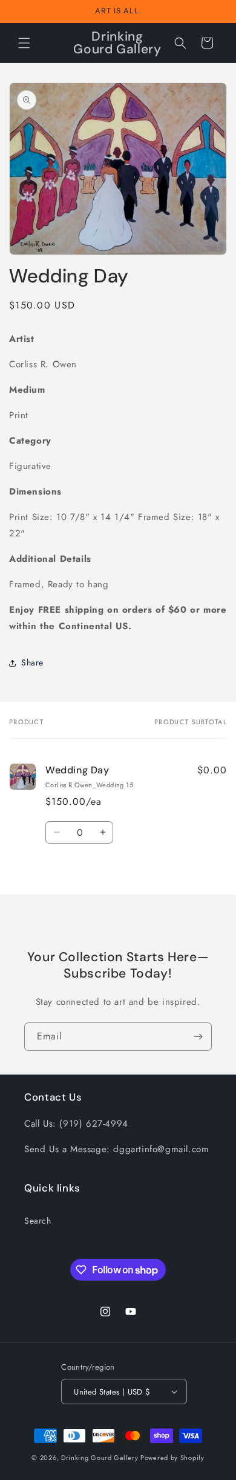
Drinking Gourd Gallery (99, 1457)
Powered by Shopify (172, 1457)
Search (37, 1221)
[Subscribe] (198, 1036)
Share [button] (32, 662)
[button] (24, 43)
